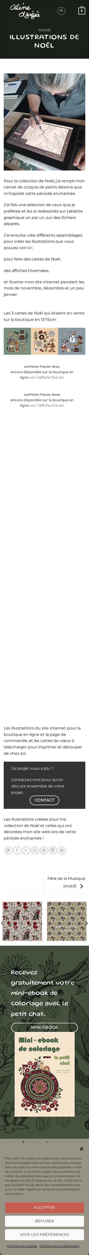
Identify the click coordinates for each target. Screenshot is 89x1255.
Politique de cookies (22, 1246)
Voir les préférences (44, 1234)
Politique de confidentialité (59, 1246)
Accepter (44, 1207)
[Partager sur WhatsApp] (8, 850)
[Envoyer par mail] (35, 850)
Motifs (45, 30)
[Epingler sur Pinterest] (44, 850)
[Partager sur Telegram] (62, 850)
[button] (81, 1148)
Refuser (44, 1221)
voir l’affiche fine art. (47, 377)
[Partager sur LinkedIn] (53, 850)
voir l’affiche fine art (47, 405)
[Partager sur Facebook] (17, 850)
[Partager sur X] (26, 850)
